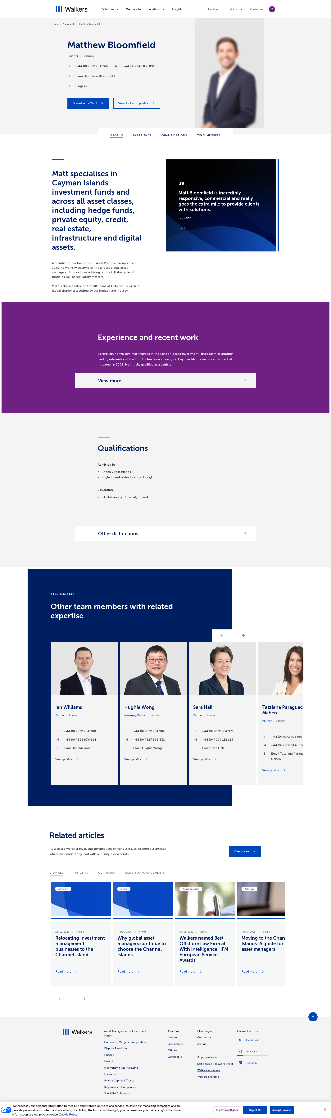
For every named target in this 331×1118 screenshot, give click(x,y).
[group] (81, 934)
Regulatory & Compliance (120, 1087)
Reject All (255, 1110)
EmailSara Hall (213, 748)
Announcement (191, 889)
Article (123, 889)
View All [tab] (56, 872)
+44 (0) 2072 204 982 (149, 731)
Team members (208, 135)
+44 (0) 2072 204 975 (218, 731)
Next (243, 635)
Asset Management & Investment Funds (125, 1033)
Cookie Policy (68, 1114)
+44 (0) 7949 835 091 (138, 66)
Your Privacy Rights (227, 1110)
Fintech (109, 1061)
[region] (165, 1110)
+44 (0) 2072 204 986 (92, 66)
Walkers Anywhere (208, 1070)
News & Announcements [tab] (145, 872)
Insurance (110, 1074)
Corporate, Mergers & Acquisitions (125, 1042)
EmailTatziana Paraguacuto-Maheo (292, 756)
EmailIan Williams (77, 748)
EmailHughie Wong (147, 748)
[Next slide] (83, 999)
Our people (133, 9)
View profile (63, 759)
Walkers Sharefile (208, 1076)
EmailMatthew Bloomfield (95, 76)
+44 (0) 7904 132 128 (217, 739)
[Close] (325, 1109)
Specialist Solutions (116, 1093)
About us (213, 9)
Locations (154, 9)
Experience (142, 135)
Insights (177, 9)
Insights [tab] (81, 872)
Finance (109, 1055)
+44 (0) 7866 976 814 (80, 739)
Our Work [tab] (106, 872)
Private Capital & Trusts (119, 1080)
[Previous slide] (60, 999)
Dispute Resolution (116, 1048)
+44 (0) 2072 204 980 (80, 731)
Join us (234, 9)
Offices (172, 1050)
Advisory (63, 889)
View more (241, 851)
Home (55, 24)
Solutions (108, 9)
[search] (272, 9)
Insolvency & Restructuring (121, 1067)
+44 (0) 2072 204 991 (286, 737)
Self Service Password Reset (215, 1064)
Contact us (256, 9)
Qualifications (174, 135)
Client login (204, 1031)
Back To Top (313, 1016)
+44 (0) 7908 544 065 (287, 745)
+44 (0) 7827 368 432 (149, 739)
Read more (63, 971)
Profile (116, 135)
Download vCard (84, 103)
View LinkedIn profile (133, 103)
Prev (222, 635)
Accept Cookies (281, 1110)
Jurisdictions (176, 1044)
